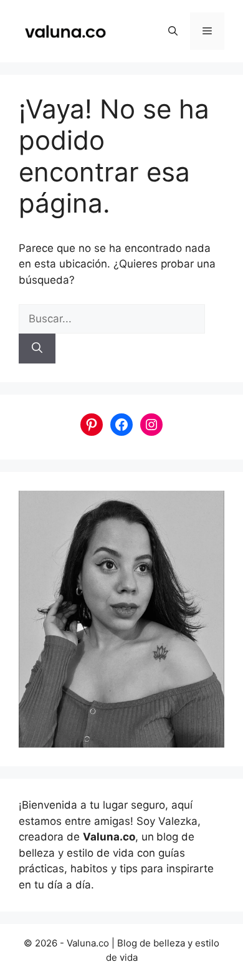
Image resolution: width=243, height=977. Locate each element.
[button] (173, 31)
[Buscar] (37, 348)
